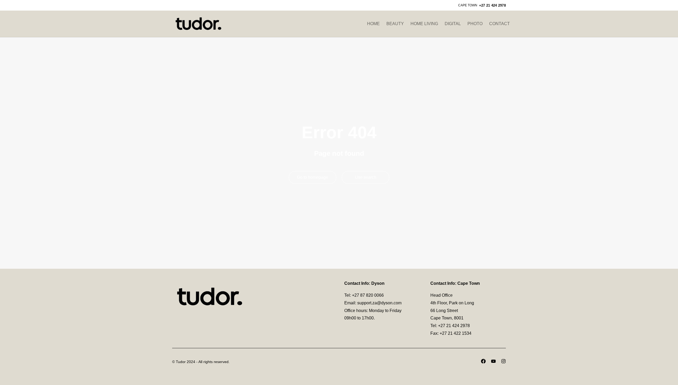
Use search (365, 177)
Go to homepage (312, 177)
